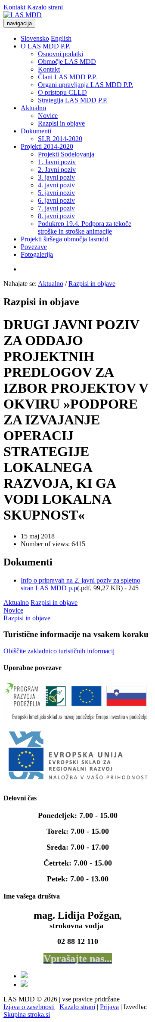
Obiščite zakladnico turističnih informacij (59, 651)
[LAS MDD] (22, 14)
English (61, 38)
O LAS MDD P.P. (45, 46)
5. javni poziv (56, 192)
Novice (48, 115)
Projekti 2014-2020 (47, 146)
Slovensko (35, 38)
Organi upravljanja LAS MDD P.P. (85, 84)
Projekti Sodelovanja (66, 154)
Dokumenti (36, 131)
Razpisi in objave (61, 123)
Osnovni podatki (60, 53)
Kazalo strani (45, 7)
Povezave (34, 246)
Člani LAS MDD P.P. (67, 77)
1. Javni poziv (57, 161)
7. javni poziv (56, 208)
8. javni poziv (56, 215)
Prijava (109, 1006)
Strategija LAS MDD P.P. (73, 100)
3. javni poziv (56, 177)
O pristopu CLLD (62, 92)
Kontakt (14, 7)
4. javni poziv (56, 185)
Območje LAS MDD (67, 61)
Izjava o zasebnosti (29, 1006)
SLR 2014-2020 (60, 138)
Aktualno (33, 107)
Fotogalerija (37, 254)
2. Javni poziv (57, 169)
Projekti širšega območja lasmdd (64, 239)
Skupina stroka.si (26, 1014)
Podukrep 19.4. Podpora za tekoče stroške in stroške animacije (84, 227)
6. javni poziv (56, 200)
